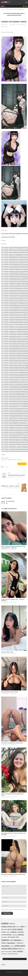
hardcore (5, 940)
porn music (9, 951)
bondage (3, 932)
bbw (2, 929)
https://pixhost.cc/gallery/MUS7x (8, 236)
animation (18, 926)
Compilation (20, 932)
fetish (17, 937)
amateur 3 (12, 923)
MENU (3, 6)
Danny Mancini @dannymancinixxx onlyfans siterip (13, 874)
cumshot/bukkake (6, 934)
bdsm (5, 929)
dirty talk (21, 934)
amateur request (6, 926)
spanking (9, 953)
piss (23, 948)
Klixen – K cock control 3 (14, 958)
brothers (8, 932)
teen (12, 953)
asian (22, 926)
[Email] (6, 503)
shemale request (4, 953)
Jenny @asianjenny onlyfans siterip (9, 691)
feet (9, 937)
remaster (14, 951)
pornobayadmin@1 (10, 501)
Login (25, 6)
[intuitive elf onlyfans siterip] (14, 528)
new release (5, 946)
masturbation (11, 943)
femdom (13, 937)
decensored (14, 934)
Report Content (22, 463)
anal (14, 926)
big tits (15, 929)
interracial (17, 940)
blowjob (20, 929)
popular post (3, 951)
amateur (5, 923)
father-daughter (4, 937)
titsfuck (15, 953)
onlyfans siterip (19, 946)
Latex (22, 940)
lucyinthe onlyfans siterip (7, 652)
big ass (10, 929)
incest (11, 940)
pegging (20, 948)
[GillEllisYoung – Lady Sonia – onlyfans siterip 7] (14, 488)
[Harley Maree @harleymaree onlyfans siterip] (14, 475)
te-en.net (3, 964)
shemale (20, 951)
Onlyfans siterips (12, 24)
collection (14, 932)
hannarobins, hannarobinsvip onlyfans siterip (12, 742)
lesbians (3, 943)
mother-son (20, 943)
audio (25, 926)
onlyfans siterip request (9, 948)
